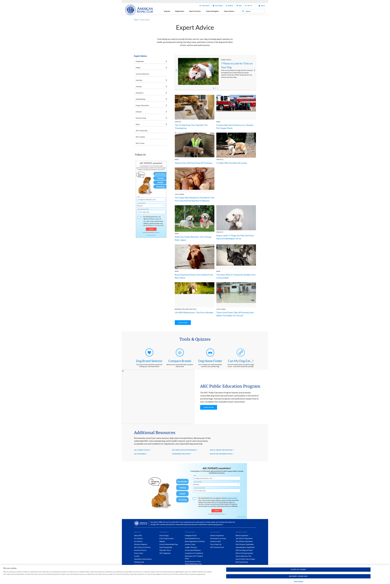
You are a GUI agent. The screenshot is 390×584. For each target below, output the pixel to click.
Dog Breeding (140, 99)
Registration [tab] (179, 11)
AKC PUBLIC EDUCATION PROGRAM (184, 450)
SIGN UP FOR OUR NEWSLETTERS (221, 454)
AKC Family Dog (141, 130)
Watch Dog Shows (242, 535)
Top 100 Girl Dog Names (244, 538)
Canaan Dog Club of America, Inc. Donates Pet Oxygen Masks (234, 126)
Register (230, 5)
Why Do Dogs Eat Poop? (244, 550)
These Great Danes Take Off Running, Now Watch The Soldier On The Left (235, 314)
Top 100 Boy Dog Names (244, 541)
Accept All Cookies (298, 569)
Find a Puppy (219, 5)
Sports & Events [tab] (195, 11)
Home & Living (141, 118)
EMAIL (138, 196)
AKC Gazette (140, 137)
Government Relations (193, 550)
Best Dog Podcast (242, 562)
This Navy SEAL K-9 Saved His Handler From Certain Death (235, 276)
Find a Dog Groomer (166, 538)
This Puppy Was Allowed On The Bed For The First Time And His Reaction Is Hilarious (194, 199)
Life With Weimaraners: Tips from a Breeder (194, 312)
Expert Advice (226, 60)
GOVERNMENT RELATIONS (181, 454)
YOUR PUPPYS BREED (141, 203)
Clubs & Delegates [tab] (212, 11)
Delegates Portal (191, 535)
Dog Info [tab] (167, 11)
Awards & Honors (140, 550)
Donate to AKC (215, 541)
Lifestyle (139, 112)
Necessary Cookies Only (298, 576)
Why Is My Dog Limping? (244, 553)
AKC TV (249, 5)
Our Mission (138, 538)
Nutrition (139, 80)
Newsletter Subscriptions (143, 559)
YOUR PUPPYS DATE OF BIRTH (143, 209)
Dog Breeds (140, 61)
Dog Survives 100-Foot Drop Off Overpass (193, 163)
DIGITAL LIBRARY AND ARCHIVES (221, 450)
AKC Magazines (165, 553)
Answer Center (190, 544)
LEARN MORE (208, 407)
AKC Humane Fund (217, 547)
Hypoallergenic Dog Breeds (245, 547)
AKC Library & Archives (142, 547)
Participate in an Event (218, 538)
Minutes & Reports (140, 544)
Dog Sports (140, 93)
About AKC (138, 535)
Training (138, 86)
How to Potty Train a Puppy (245, 559)
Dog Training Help (165, 547)
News (138, 124)
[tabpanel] (215, 71)
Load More (183, 322)
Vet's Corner (140, 143)
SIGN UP (151, 229)
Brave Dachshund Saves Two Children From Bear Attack (194, 276)
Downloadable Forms (192, 538)
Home (136, 20)
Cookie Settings (298, 581)
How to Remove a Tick (243, 556)
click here (157, 232)
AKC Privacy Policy (151, 235)
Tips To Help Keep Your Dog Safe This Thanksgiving (191, 126)
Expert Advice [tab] (229, 11)
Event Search (205, 5)
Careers (137, 556)
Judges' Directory (191, 547)
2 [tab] (215, 88)
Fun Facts (219, 159)
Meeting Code (139, 562)
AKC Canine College (141, 450)
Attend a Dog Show (217, 535)
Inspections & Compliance (194, 553)
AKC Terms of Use (230, 498)
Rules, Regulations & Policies (195, 541)
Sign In (263, 5)
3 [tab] (217, 88)
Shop (240, 5)
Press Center (138, 553)
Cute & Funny (179, 194)
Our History (138, 541)
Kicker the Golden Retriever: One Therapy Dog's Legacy (193, 238)
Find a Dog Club (215, 544)
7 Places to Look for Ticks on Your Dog (236, 65)
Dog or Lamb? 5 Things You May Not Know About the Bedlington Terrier (235, 237)
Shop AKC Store (165, 550)
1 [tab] (213, 88)
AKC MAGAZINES (139, 454)
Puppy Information (142, 105)
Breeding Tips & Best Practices (185, 309)
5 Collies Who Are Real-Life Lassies (231, 163)
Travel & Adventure (142, 74)
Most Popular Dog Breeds (245, 544)
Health (138, 68)
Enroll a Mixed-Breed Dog (168, 544)
